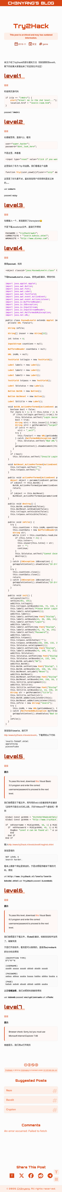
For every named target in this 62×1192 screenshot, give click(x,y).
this (37, 781)
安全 (32, 44)
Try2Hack (9, 1070)
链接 (6, 85)
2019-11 (20, 44)
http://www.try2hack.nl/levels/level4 (20, 735)
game (43, 44)
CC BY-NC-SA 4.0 (50, 1070)
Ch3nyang (25, 1070)
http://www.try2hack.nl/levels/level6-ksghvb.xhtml (31, 844)
